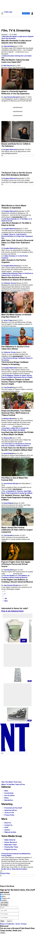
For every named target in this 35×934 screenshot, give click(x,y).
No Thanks (4, 905)
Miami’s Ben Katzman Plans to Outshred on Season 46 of (16, 278)
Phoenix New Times (11, 847)
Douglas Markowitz (10, 149)
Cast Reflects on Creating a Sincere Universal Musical (17, 581)
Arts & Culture (9, 795)
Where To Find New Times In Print (13, 784)
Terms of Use (9, 812)
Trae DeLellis (8, 387)
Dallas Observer (10, 840)
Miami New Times (10, 845)
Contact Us (8, 825)
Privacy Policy (9, 815)
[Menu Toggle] (2, 13)
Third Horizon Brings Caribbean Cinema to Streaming (14, 363)
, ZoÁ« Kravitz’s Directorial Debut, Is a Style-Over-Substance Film (17, 242)
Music (6, 798)
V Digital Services (10, 849)
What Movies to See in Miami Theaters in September (13, 206)
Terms (9, 854)
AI (26, 854)
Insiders (4, 900)
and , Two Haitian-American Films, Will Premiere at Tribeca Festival (16, 413)
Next (6, 601)
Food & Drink (8, 793)
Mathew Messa (8, 418)
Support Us (26, 13)
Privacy (4, 854)
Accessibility (21, 854)
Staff (6, 827)
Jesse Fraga (7, 320)
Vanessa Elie (7, 438)
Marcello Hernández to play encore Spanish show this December (16, 41)
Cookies (14, 854)
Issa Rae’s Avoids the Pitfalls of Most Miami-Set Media (17, 433)
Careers (7, 830)
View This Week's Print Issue (11, 782)
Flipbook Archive (10, 832)
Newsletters (8, 800)
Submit (9, 921)
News (6, 791)
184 (5, 598)
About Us (7, 823)
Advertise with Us (10, 810)
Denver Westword (10, 842)
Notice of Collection (7, 924)
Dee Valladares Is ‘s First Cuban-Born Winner (15, 348)
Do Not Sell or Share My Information (14, 869)
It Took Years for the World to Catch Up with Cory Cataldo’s (17, 449)
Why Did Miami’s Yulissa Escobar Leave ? (15, 61)
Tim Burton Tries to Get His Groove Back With (16, 174)
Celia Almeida (8, 46)
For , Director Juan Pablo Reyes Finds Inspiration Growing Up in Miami (16, 497)
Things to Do (6, 898)
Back (2, 921)
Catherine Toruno (9, 283)
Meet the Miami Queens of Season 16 (16, 316)
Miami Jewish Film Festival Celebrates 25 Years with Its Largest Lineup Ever (17, 529)
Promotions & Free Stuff (13, 808)
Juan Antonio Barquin (10, 97)
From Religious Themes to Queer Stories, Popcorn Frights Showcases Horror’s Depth (17, 381)
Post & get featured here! (12, 611)
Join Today (4, 902)
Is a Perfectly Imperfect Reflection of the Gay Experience (15, 92)
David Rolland (8, 453)
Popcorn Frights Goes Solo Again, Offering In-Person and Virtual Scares (15, 564)
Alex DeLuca (7, 65)
